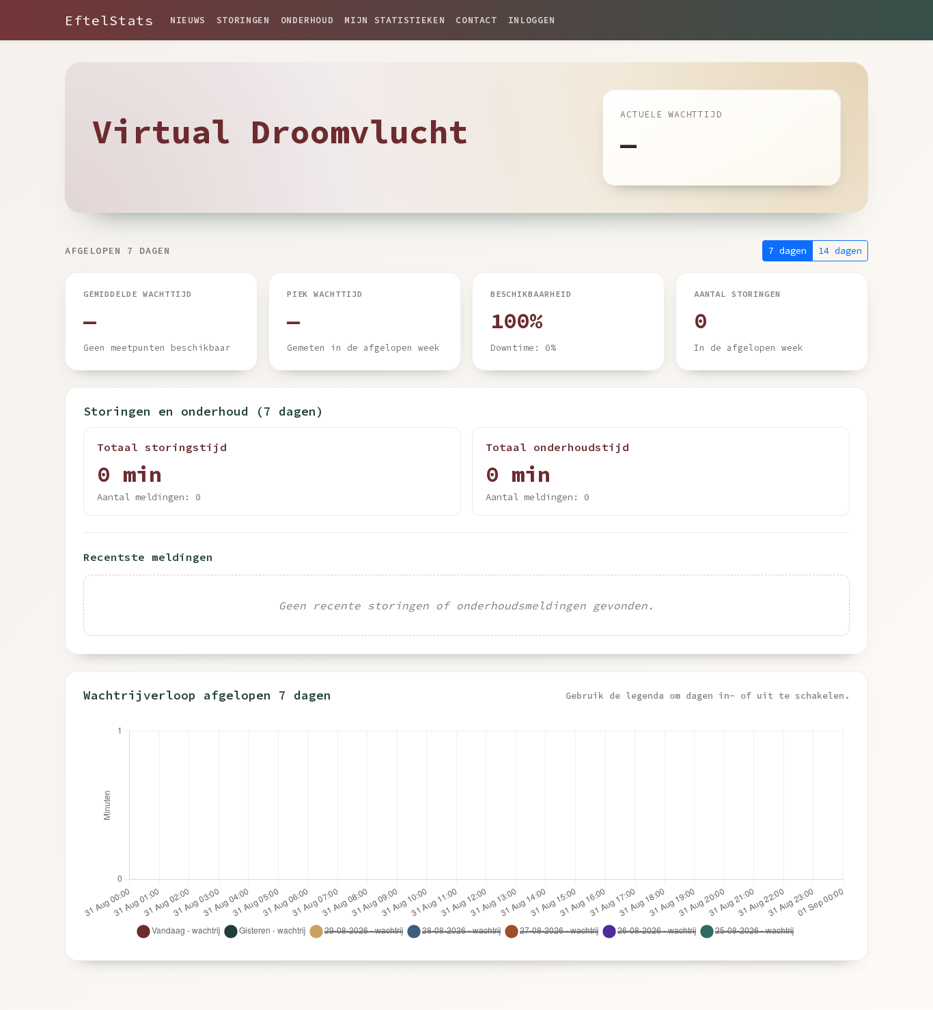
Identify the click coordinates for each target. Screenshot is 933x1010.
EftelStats (109, 20)
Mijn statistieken (394, 19)
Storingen (243, 19)
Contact (476, 19)
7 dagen (787, 250)
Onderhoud (307, 19)
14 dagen (840, 250)
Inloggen (531, 19)
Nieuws (188, 19)
